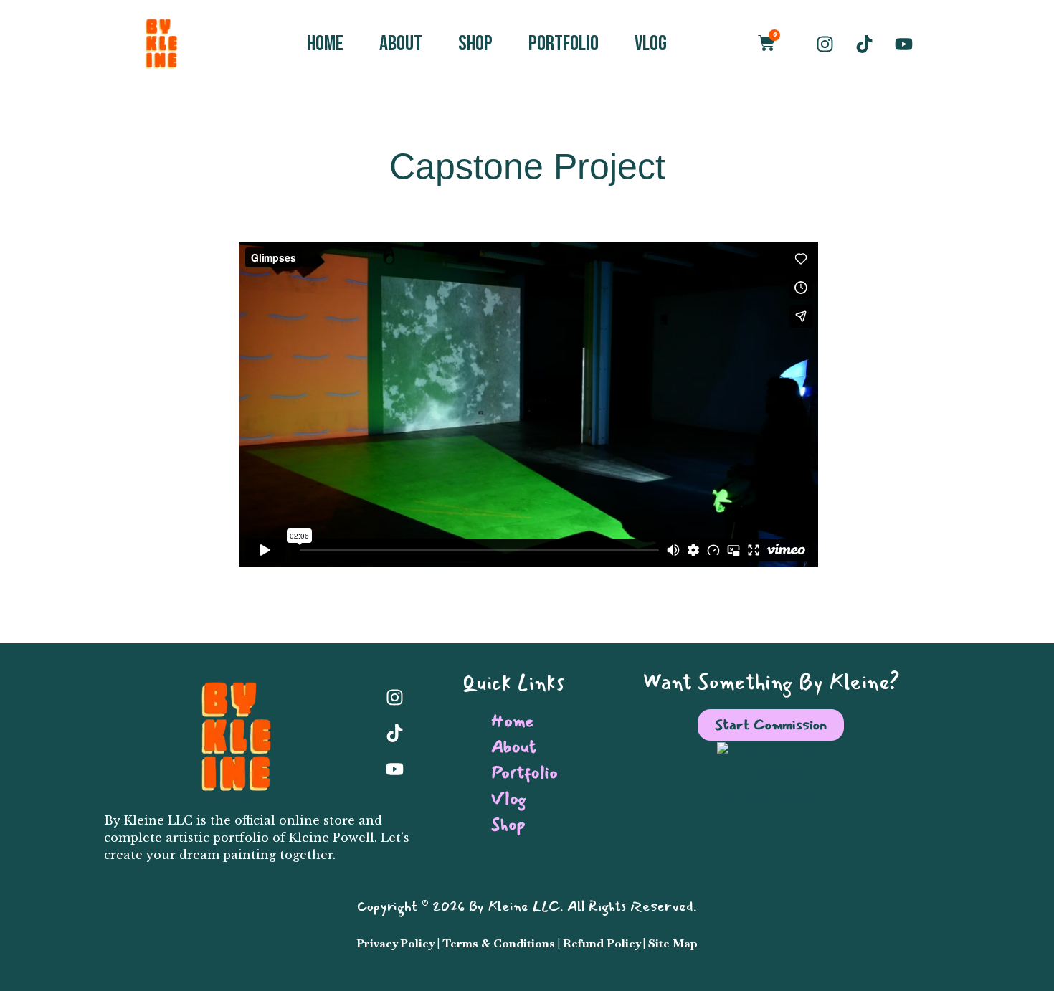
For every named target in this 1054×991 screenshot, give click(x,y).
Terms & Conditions (498, 943)
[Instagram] (824, 44)
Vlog (651, 44)
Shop (475, 44)
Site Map (673, 943)
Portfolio (563, 44)
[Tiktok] (864, 44)
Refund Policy (603, 943)
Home (325, 44)
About (400, 44)
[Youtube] (903, 44)
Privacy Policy (395, 943)
